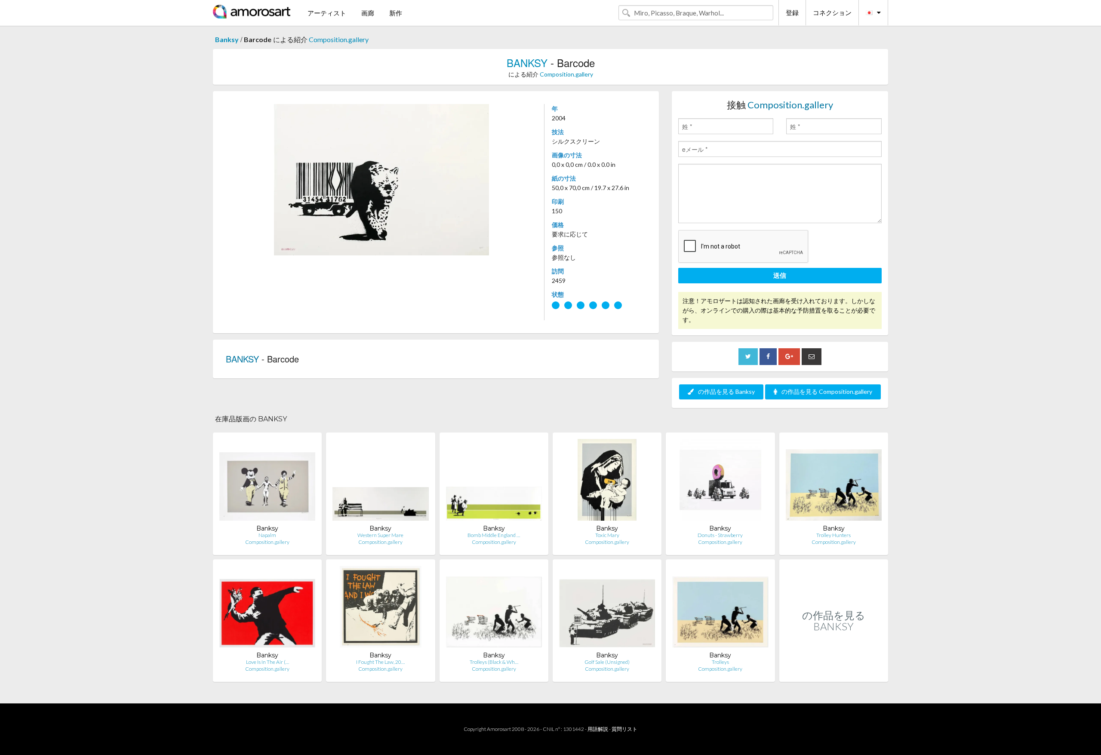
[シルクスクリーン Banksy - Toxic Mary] (607, 482)
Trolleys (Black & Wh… (494, 662)
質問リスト (624, 729)
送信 (779, 275)
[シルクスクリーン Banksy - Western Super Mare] (380, 482)
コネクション (832, 12)
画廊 (367, 13)
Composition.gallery (339, 39)
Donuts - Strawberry (720, 535)
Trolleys (720, 662)
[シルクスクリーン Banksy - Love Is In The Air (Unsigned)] (267, 609)
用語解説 (597, 729)
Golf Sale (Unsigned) (607, 662)
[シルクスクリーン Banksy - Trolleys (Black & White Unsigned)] (494, 609)
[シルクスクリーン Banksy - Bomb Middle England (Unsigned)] (494, 482)
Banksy (227, 39)
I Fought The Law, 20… (380, 662)
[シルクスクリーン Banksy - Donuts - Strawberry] (720, 482)
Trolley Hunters (833, 535)
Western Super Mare (380, 535)
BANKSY (527, 62)
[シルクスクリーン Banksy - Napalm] (267, 482)
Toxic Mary (607, 535)
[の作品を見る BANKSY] (833, 673)
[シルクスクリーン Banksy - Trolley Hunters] (834, 482)
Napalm (267, 535)
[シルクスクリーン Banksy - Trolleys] (720, 609)
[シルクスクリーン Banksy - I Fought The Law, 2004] (380, 609)
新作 (395, 13)
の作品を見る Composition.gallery (826, 391)
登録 (792, 12)
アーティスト (327, 13)
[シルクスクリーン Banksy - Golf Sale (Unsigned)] (607, 609)
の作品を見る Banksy (726, 391)
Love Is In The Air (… (267, 662)
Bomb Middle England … (493, 535)
